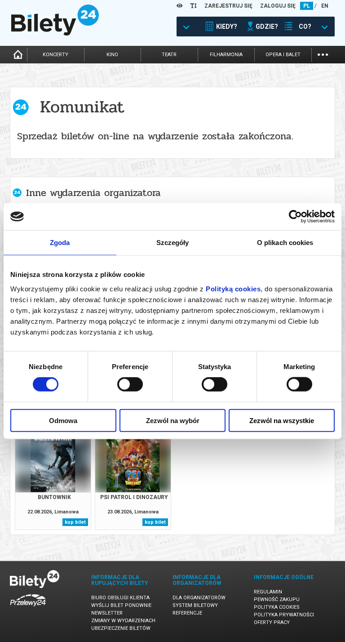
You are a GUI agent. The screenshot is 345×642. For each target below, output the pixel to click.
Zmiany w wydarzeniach (123, 621)
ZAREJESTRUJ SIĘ (228, 6)
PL (306, 6)
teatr (169, 55)
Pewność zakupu (277, 599)
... (323, 53)
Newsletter (107, 613)
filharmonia (226, 55)
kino (112, 55)
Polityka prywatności (284, 615)
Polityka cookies (277, 607)
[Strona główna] (55, 33)
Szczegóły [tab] (172, 242)
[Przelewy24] (28, 608)
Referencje (187, 613)
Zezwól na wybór (172, 420)
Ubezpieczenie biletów (120, 628)
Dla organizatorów (199, 598)
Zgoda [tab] (60, 242)
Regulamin (268, 592)
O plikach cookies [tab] (285, 242)
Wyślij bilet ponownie (121, 605)
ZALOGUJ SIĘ (278, 6)
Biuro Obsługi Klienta (120, 598)
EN (324, 6)
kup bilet (75, 522)
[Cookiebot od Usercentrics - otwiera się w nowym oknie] (295, 216)
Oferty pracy (272, 622)
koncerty (55, 55)
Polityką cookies (233, 288)
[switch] (130, 384)
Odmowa (63, 420)
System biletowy (195, 605)
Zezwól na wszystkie (281, 420)
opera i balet (283, 55)
